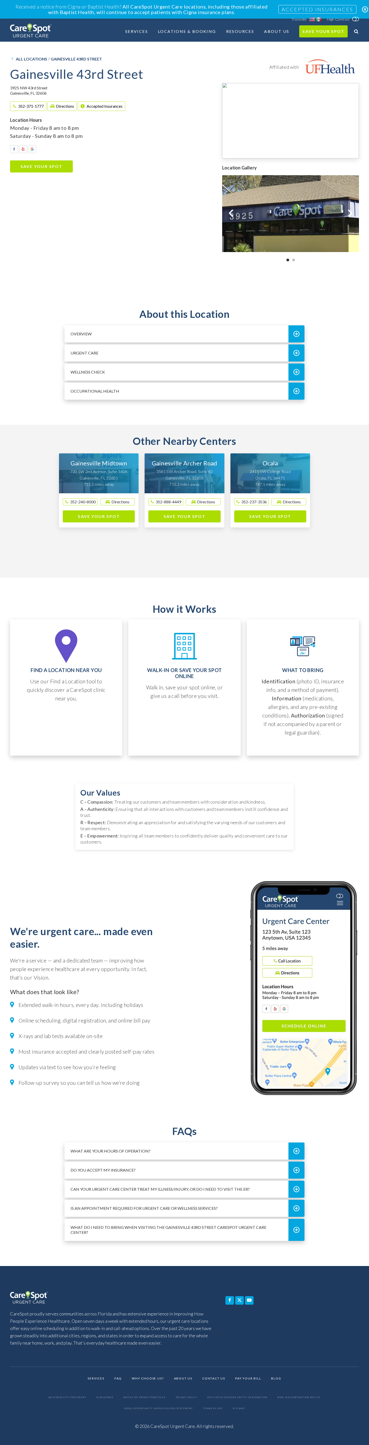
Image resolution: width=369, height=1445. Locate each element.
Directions (65, 106)
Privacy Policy (186, 1397)
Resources (240, 31)
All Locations (31, 59)
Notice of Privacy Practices (144, 1397)
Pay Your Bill (248, 1378)
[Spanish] (319, 19)
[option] (290, 213)
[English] (312, 19)
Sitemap (239, 1408)
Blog (276, 1378)
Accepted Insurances (317, 9)
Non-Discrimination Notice (298, 1397)
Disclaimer (104, 1397)
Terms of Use (213, 1408)
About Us (276, 31)
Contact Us (213, 1378)
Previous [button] (231, 213)
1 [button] (288, 260)
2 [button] (293, 260)
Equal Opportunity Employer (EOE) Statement (158, 1408)
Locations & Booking (187, 31)
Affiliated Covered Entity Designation (237, 1397)
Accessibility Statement (67, 1397)
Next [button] (350, 213)
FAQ (118, 1378)
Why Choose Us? (148, 1378)
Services (136, 31)
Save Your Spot (323, 31)
